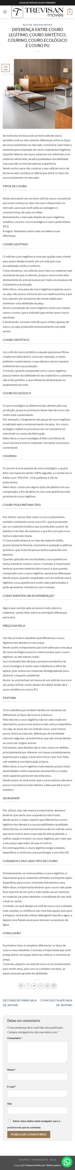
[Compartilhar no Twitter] (34, 986)
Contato (24, 1159)
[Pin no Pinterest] (47, 986)
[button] (5, 11)
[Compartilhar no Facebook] (28, 986)
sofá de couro (53, 135)
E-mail (11, 1086)
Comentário (14, 1038)
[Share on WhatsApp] (21, 986)
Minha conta (39, 1159)
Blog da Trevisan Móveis (37, 25)
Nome (11, 1069)
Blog (53, 1159)
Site (9, 1103)
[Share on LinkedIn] (54, 986)
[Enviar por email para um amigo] (41, 986)
